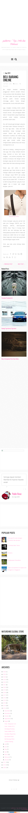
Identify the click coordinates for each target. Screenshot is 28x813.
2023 (4, 679)
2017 (4, 695)
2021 (4, 685)
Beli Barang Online (10, 78)
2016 (4, 698)
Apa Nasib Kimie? (9, 736)
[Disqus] (14, 383)
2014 (4, 703)
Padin (6, 83)
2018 (4, 692)
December (7, 711)
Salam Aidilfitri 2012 (10, 731)
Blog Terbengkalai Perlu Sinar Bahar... (10, 359)
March (6, 754)
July (5, 744)
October (6, 716)
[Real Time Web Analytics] (17, 812)
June (5, 746)
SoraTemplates (24, 809)
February (6, 757)
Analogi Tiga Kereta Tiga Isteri (8, 328)
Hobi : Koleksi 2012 (10, 726)
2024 (4, 677)
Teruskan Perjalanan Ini (7, 298)
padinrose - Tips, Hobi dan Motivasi (14, 43)
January (6, 760)
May (5, 749)
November (7, 713)
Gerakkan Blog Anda (10, 734)
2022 (4, 682)
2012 (4, 708)
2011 (4, 762)
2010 (4, 765)
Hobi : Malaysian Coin (10, 724)
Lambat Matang (9, 741)
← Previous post (7, 264)
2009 (4, 767)
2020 (4, 687)
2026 (4, 672)
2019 (4, 690)
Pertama (10, 553)
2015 (4, 700)
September (7, 718)
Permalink (5, 86)
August (6, 721)
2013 (4, 705)
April (5, 752)
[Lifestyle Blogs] (11, 812)
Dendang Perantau (10, 729)
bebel (16, 83)
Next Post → (21, 264)
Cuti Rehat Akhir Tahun (14, 545)
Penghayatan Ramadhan (14, 560)
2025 (4, 674)
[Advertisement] (14, 15)
